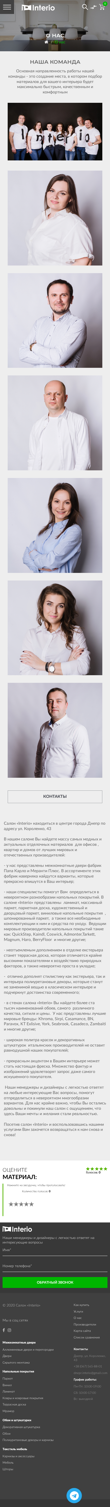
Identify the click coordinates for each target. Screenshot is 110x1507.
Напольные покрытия (18, 1371)
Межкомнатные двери (19, 1342)
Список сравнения (87, 1337)
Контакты (55, 796)
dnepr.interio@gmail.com (90, 1372)
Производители (85, 1324)
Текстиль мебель (15, 1449)
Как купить (81, 1304)
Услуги (78, 1311)
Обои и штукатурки (17, 1420)
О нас (60, 42)
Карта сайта (82, 1330)
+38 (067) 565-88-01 (88, 1366)
